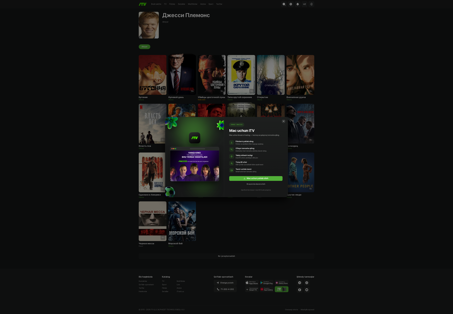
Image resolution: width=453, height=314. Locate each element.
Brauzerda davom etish (256, 184)
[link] (256, 178)
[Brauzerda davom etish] (284, 121)
